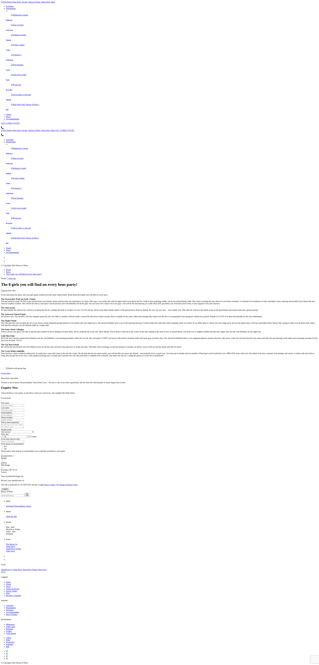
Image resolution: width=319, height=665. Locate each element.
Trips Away (10, 551)
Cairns (8, 638)
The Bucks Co (11, 544)
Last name (5, 408)
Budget (4, 458)
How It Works (11, 614)
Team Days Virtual (13, 549)
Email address (6, 413)
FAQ (8, 593)
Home (8, 270)
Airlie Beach (11, 633)
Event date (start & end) (10, 439)
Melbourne (10, 624)
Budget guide (6, 430)
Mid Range (5, 465)
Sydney (9, 631)
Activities (9, 6)
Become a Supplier (13, 596)
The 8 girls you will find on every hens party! (24, 274)
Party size (5, 434)
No (5, 449)
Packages (9, 610)
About (8, 114)
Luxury (4, 472)
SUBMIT (5, 489)
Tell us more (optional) (10, 422)
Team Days (10, 546)
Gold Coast (10, 627)
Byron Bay (10, 642)
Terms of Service (66, 485)
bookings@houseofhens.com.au (18, 506)
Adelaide (9, 644)
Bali (7, 647)
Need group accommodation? (12, 444)
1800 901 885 (11, 517)
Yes (5, 446)
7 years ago (11, 278)
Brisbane (9, 629)
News (8, 117)
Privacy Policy (50, 485)
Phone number (6, 417)
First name (5, 403)
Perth (8, 640)
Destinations (11, 8)
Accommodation (12, 119)
